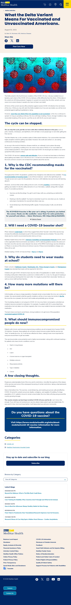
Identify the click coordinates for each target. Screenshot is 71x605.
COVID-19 (10, 444)
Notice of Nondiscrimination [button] (45, 554)
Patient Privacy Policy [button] (10, 560)
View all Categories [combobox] (11, 479)
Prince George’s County (47, 267)
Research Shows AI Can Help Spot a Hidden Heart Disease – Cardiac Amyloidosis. (31, 519)
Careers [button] (9, 588)
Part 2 (41, 252)
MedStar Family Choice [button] (43, 551)
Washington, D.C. (33, 267)
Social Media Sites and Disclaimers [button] (14, 566)
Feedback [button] (39, 545)
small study (18, 232)
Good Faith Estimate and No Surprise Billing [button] (50, 548)
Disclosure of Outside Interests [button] (46, 542)
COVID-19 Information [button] (43, 539)
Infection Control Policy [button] (11, 551)
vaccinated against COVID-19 (14, 314)
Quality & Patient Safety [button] (44, 563)
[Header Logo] (9, 3)
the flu (62, 296)
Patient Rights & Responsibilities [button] (46, 560)
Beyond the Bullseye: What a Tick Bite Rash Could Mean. (23, 493)
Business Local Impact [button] (10, 539)
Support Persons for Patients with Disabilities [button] (51, 566)
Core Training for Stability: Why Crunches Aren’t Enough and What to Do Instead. (31, 500)
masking (47, 185)
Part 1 (34, 252)
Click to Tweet (36, 219)
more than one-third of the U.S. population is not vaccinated (30, 114)
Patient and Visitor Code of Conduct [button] (47, 557)
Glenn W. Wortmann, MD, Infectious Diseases (18, 33)
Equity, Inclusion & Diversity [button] (12, 545)
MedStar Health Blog (10, 10)
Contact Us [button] (9, 593)
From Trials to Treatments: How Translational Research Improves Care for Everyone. (32, 513)
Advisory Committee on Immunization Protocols (41, 240)
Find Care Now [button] (19, 46)
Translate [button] (10, 569)
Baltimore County (21, 267)
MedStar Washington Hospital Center (18, 447)
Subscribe (36, 463)
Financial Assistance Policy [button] (12, 548)
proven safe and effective (29, 155)
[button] (44, 4)
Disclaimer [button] (6, 542)
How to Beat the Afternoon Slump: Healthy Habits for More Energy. (26, 506)
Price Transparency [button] (9, 563)
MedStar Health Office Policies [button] (13, 554)
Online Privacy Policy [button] (10, 557)
